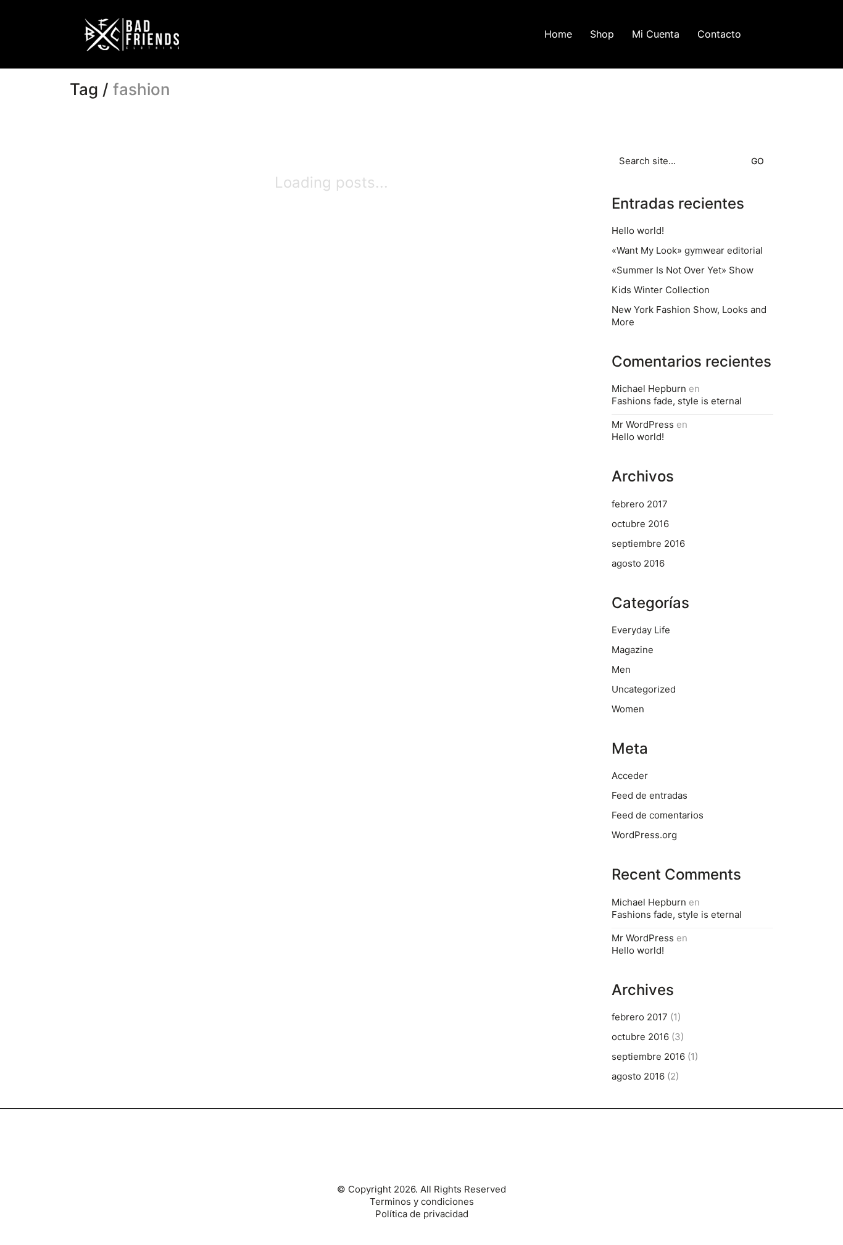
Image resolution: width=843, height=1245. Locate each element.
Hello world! (638, 230)
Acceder (630, 775)
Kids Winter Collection (661, 290)
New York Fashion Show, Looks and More (689, 316)
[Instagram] (435, 1152)
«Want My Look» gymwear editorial (687, 250)
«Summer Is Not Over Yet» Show (683, 270)
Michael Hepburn (649, 388)
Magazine (633, 650)
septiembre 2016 (648, 543)
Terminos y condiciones (422, 1201)
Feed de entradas (649, 795)
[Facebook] (404, 1152)
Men (621, 669)
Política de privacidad (421, 1214)
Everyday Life (641, 630)
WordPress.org (644, 835)
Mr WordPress (643, 424)
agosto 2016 (638, 563)
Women (628, 709)
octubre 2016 (640, 524)
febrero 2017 (640, 504)
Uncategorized (644, 689)
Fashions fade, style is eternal (677, 401)
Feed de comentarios (658, 815)
